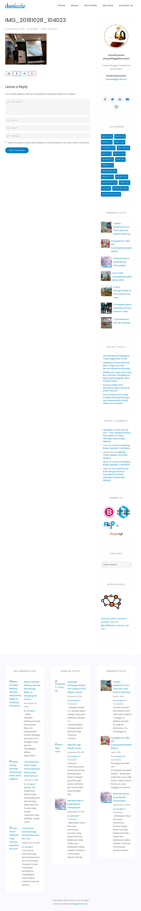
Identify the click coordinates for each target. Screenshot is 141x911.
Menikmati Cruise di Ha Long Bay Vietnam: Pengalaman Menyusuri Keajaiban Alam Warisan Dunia (117, 376)
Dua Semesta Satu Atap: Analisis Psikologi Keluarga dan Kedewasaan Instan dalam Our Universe (116, 399)
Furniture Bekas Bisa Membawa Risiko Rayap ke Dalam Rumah (116, 387)
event (117, 142)
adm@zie (34, 29)
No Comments (50, 29)
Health (105, 154)
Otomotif (106, 165)
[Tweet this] (24, 73)
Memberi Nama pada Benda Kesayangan (121, 262)
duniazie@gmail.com (116, 79)
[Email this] (9, 73)
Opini (118, 159)
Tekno (122, 183)
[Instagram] (116, 106)
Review (119, 177)
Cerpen (118, 136)
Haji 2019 (122, 148)
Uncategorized (108, 194)
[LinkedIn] (119, 99)
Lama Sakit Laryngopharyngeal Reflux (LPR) (122, 276)
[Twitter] (112, 99)
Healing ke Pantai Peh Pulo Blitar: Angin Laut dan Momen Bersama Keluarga (116, 365)
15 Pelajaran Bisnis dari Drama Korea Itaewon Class (122, 308)
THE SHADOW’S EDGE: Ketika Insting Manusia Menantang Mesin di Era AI (32, 768)
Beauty (105, 136)
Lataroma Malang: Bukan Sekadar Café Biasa (116, 447)
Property (106, 177)
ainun (106, 461)
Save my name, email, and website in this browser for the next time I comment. (49, 142)
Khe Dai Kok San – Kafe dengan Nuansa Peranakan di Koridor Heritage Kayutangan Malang (117, 435)
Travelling (118, 188)
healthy (117, 154)
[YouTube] (127, 99)
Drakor (105, 142)
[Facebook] (105, 99)
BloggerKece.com (79, 903)
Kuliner (105, 159)
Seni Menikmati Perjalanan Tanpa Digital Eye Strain (116, 357)
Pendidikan (107, 171)
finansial (106, 148)
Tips (103, 188)
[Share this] (16, 73)
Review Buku (107, 183)
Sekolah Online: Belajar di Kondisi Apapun (115, 455)
